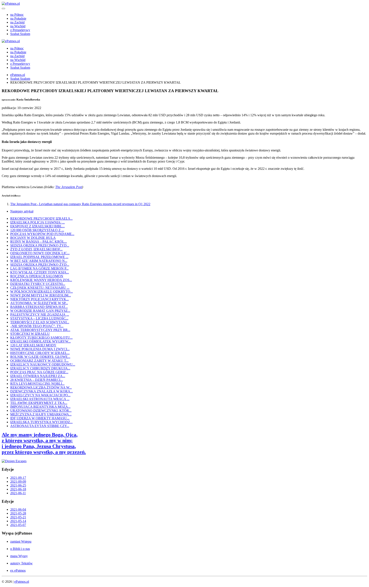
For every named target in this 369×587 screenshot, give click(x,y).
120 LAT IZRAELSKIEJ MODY (33, 345)
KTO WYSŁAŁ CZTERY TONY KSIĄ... (39, 272)
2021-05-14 (18, 521)
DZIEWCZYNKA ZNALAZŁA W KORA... (41, 391)
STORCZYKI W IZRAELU (30, 334)
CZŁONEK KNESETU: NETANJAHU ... (39, 287)
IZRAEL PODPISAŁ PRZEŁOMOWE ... (39, 257)
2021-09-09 (18, 481)
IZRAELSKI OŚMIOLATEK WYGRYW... (40, 341)
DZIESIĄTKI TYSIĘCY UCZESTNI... (37, 284)
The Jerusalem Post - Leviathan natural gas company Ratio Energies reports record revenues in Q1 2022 (80, 204)
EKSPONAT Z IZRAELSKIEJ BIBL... (37, 226)
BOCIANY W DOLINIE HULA (33, 238)
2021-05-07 (18, 525)
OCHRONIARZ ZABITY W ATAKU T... (39, 360)
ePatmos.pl (17, 75)
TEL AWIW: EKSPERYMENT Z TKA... (38, 403)
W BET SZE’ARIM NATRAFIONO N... (38, 261)
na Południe (18, 18)
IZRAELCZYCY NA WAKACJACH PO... (40, 395)
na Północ (17, 14)
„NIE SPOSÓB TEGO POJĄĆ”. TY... (36, 326)
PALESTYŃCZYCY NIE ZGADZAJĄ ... (39, 314)
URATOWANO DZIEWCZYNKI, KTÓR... (41, 410)
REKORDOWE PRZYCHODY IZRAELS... (41, 218)
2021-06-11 (18, 493)
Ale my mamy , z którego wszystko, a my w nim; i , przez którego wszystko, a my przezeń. (44, 443)
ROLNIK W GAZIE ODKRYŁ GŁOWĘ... (40, 357)
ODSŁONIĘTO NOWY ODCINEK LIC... (40, 253)
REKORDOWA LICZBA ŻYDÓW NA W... (41, 387)
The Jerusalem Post (68, 187)
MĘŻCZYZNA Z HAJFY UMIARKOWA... (41, 414)
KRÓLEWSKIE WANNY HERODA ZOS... (41, 280)
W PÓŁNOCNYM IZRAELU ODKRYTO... (41, 291)
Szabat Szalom (20, 34)
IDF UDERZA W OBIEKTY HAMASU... (39, 418)
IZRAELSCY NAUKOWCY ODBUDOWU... (42, 364)
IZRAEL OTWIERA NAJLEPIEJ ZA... (37, 376)
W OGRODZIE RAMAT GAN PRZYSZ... (40, 310)
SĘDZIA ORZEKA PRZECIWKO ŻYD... (39, 245)
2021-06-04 (18, 509)
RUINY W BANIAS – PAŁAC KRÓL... (38, 241)
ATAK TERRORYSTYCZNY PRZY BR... (40, 330)
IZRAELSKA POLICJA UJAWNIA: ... (37, 222)
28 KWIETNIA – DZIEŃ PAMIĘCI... (36, 380)
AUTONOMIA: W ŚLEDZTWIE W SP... (39, 303)
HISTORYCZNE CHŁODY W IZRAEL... (40, 353)
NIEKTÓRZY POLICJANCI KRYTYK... (39, 299)
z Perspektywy (20, 30)
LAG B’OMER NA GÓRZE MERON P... (39, 268)
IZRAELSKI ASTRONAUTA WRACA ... (39, 399)
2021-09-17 (18, 477)
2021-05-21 (18, 517)
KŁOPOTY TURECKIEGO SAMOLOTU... (41, 337)
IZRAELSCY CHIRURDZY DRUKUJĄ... (40, 368)
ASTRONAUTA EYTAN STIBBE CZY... (39, 426)
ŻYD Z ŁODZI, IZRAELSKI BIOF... (36, 249)
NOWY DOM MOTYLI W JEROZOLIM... (40, 295)
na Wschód (17, 26)
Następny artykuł (21, 211)
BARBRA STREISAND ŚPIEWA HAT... (39, 307)
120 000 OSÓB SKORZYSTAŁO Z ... (37, 230)
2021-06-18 (18, 489)
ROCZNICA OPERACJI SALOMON (36, 276)
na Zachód (17, 22)
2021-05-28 (18, 513)
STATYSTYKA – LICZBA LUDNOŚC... (39, 318)
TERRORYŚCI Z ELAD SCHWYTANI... (39, 322)
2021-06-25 (18, 485)
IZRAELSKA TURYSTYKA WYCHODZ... (41, 422)
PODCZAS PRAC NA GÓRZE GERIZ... (39, 372)
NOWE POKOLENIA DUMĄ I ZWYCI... (40, 349)
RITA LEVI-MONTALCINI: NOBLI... (37, 383)
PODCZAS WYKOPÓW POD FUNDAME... (42, 234)
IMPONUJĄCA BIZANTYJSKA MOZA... (40, 406)
